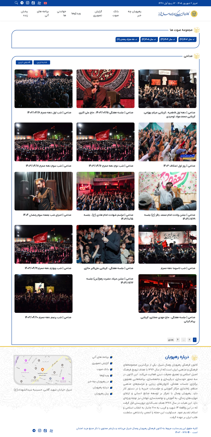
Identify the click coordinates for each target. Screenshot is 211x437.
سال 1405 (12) (147, 39)
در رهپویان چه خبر (98, 381)
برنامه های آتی (43, 13)
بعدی (171, 339)
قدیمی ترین (24, 62)
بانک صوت (116, 13)
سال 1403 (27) (186, 39)
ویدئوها (76, 13)
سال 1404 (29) (166, 39)
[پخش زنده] (45, 3)
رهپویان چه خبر (134, 13)
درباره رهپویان (101, 387)
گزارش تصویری (97, 13)
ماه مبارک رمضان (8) (126, 39)
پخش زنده (24, 13)
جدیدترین (42, 62)
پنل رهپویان (102, 393)
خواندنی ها (61, 13)
